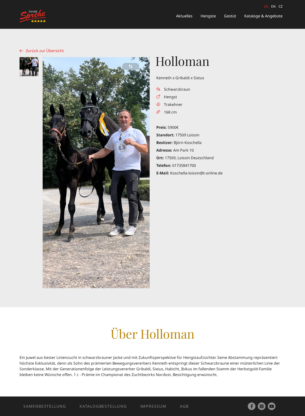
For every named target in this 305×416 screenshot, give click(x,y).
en (273, 6)
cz (281, 6)
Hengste (208, 16)
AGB (184, 406)
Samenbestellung (44, 406)
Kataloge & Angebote (263, 16)
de (266, 6)
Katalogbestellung (103, 406)
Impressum (153, 406)
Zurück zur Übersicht (45, 50)
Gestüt (230, 16)
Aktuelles (184, 16)
